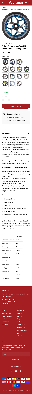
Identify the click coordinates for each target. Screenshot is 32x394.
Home (3, 7)
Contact (19, 321)
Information (20, 336)
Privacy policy (21, 324)
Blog (18, 319)
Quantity (4, 97)
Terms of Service (22, 330)
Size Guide (5, 324)
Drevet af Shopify (25, 390)
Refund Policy (21, 327)
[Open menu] (2, 2)
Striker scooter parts (13, 390)
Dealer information (7, 316)
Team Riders (5, 321)
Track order (20, 316)
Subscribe (16, 359)
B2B (18, 333)
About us (19, 313)
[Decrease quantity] (3, 100)
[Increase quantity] (9, 100)
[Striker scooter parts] (16, 2)
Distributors (5, 319)
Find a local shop (6, 313)
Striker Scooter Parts (8, 43)
